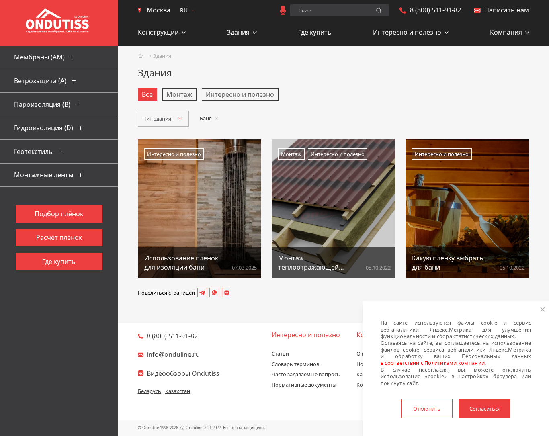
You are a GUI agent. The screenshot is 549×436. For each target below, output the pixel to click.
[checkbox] (147, 94)
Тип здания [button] (157, 118)
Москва (158, 10)
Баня (206, 118)
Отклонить (426, 408)
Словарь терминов (295, 364)
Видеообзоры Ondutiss (183, 373)
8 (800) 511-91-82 (435, 10)
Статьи (280, 353)
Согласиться (484, 408)
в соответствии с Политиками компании (433, 362)
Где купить (315, 32)
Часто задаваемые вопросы (306, 374)
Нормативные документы (304, 384)
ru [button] (184, 10)
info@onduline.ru (173, 354)
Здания (162, 55)
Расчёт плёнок (59, 237)
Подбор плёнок (59, 213)
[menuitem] (162, 32)
